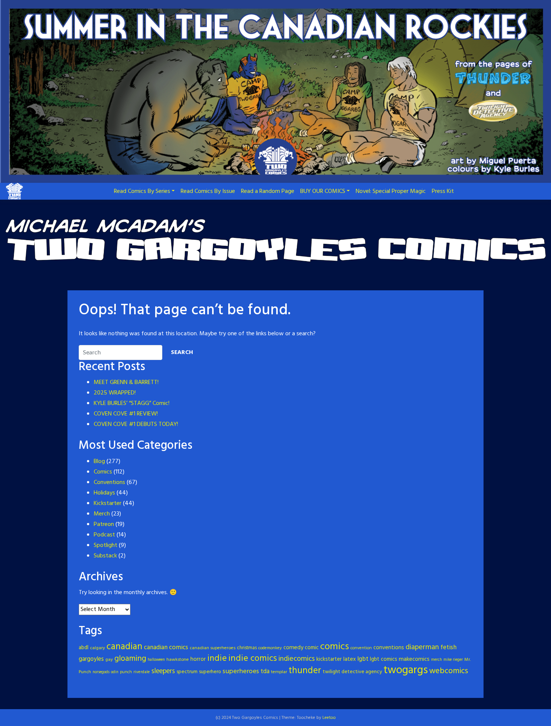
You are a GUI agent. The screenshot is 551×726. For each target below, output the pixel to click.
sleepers (163, 671)
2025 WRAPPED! (115, 393)
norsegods (101, 672)
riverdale (141, 672)
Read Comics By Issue (208, 191)
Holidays (104, 493)
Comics (103, 472)
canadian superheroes (212, 648)
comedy (293, 647)
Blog (99, 461)
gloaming (130, 658)
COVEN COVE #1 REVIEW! (126, 414)
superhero (210, 672)
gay (109, 659)
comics (334, 646)
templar (279, 672)
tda (265, 672)
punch (126, 672)
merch (436, 660)
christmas (247, 648)
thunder (305, 670)
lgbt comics (383, 659)
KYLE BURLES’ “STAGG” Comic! (131, 403)
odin (114, 672)
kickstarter (329, 659)
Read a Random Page (267, 191)
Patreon (104, 524)
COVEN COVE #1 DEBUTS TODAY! (136, 424)
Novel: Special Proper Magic (391, 191)
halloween (156, 660)
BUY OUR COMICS (322, 191)
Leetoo (329, 718)
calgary (97, 648)
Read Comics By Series (142, 191)
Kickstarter (107, 503)
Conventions (109, 482)
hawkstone (177, 659)
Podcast (104, 535)
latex (349, 659)
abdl (83, 648)
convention (361, 648)
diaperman (422, 647)
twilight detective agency (352, 672)
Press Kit (443, 191)
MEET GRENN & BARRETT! (126, 382)
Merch (102, 514)
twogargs (405, 670)
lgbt (362, 659)
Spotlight (105, 545)
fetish (448, 647)
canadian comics (166, 647)
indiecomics (296, 659)
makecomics (414, 659)
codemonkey (270, 648)
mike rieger (453, 660)
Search (182, 352)
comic (312, 648)
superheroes (241, 671)
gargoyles (91, 659)
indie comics (252, 658)
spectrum (187, 672)
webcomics (448, 671)
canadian (124, 646)
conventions (388, 647)
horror (198, 659)
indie (217, 658)
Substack (105, 556)
